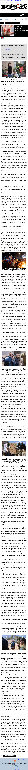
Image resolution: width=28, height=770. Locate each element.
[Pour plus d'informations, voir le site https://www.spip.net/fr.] (17, 767)
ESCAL (14, 768)
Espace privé (25, 759)
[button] (26, 15)
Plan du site (4, 759)
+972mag (7, 49)
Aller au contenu (9, 0)
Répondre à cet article (9, 755)
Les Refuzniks (16, 23)
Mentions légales (17, 759)
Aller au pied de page (10, 1)
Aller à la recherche (17, 0)
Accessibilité (3, 0)
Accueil (2, 23)
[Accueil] (14, 10)
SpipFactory (16, 769)
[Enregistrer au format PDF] (2, 38)
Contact (10, 759)
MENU (22, 15)
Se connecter (5, 19)
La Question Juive (8, 23)
